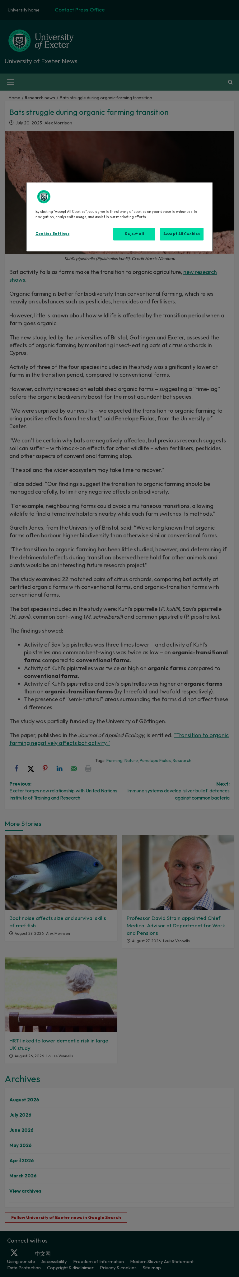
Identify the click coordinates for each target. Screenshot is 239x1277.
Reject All (134, 234)
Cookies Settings (52, 233)
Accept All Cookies (181, 234)
